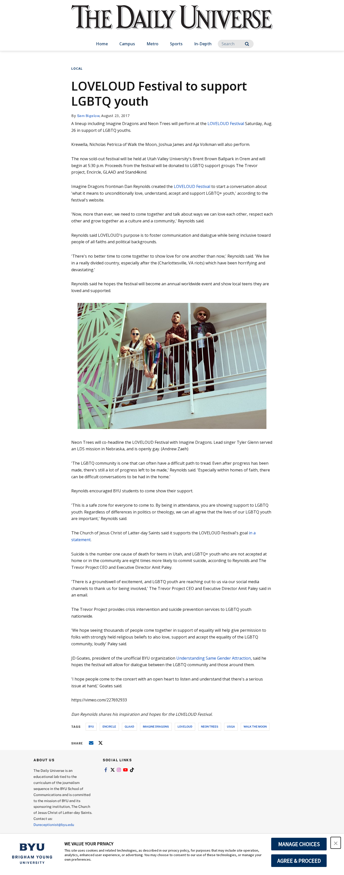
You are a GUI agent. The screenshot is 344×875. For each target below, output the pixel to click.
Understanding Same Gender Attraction (213, 658)
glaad (129, 726)
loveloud (185, 726)
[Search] (247, 43)
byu (91, 726)
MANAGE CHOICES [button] (299, 844)
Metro (152, 44)
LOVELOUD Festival (226, 123)
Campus (127, 44)
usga (231, 726)
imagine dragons (156, 726)
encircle (109, 726)
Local (77, 68)
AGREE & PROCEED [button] (299, 860)
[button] (336, 843)
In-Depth (203, 44)
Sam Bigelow (88, 115)
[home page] (172, 22)
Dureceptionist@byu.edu (53, 824)
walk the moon (255, 726)
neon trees (209, 726)
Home (102, 44)
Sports (176, 44)
